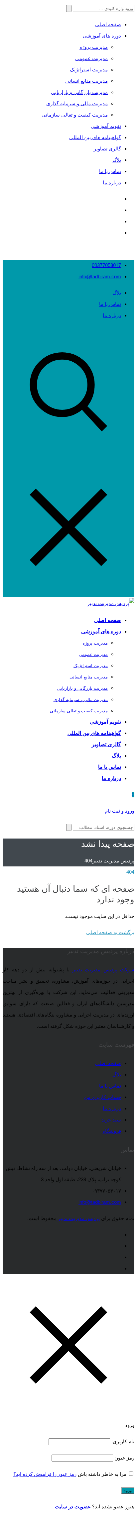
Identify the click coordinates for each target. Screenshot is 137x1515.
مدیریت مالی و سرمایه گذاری (77, 103)
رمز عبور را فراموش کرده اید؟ (44, 1474)
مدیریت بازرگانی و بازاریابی (79, 92)
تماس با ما (110, 171)
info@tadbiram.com (99, 276)
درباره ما (112, 182)
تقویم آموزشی (106, 126)
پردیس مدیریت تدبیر (79, 1218)
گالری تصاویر (107, 148)
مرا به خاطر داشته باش (102, 1474)
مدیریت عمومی (91, 58)
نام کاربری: (122, 1441)
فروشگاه (111, 1131)
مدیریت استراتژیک (89, 69)
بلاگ (116, 160)
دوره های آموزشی (102, 36)
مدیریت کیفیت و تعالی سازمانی (75, 115)
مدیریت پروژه (93, 47)
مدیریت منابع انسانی (86, 81)
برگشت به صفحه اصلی (110, 932)
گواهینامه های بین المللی (95, 137)
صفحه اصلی (108, 24)
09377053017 (106, 265)
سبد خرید (111, 1119)
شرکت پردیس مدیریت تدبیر (103, 969)
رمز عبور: (123, 1458)
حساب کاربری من (102, 1097)
